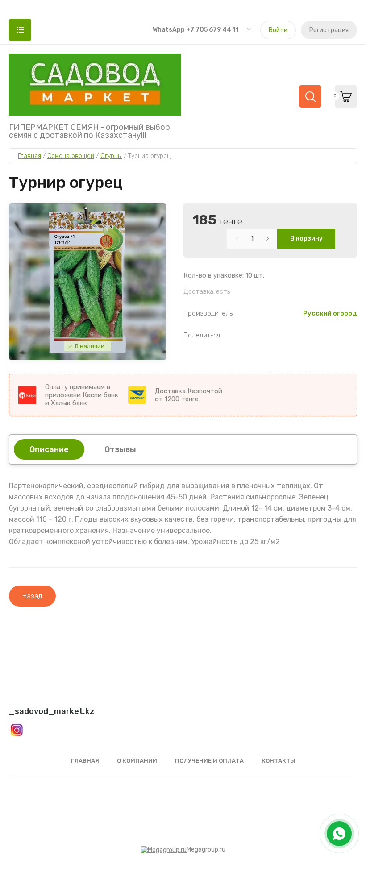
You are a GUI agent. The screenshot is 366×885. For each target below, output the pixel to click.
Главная (85, 760)
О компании (137, 760)
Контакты (278, 760)
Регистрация (329, 30)
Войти (278, 30)
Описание (49, 449)
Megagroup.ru (206, 849)
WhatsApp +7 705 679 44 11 (196, 29)
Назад (32, 596)
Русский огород (330, 313)
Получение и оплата (209, 760)
